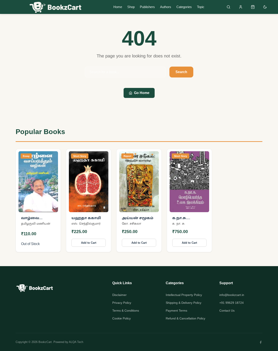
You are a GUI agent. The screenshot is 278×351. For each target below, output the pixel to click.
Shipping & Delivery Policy (183, 302)
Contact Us (227, 310)
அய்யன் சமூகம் (137, 218)
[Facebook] (260, 342)
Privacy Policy (121, 302)
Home (117, 7)
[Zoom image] (52, 206)
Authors (165, 7)
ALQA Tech (76, 342)
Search (181, 72)
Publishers (147, 7)
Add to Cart (88, 242)
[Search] (228, 7)
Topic (200, 7)
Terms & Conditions (125, 310)
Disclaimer (119, 295)
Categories (184, 7)
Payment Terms (176, 310)
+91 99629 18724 (231, 302)
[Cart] (252, 7)
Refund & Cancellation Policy (185, 318)
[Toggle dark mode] (265, 7)
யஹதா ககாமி (86, 218)
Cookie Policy (121, 318)
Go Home (141, 93)
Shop (131, 7)
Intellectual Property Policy (184, 295)
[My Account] (240, 7)
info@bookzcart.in (231, 295)
